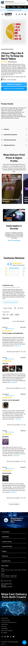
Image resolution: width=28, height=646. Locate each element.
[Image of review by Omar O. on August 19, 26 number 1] (5, 478)
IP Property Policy (5, 620)
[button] (16, 14)
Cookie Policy (4, 624)
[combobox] (19, 321)
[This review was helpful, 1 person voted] (21, 351)
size (4, 314)
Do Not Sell (4, 626)
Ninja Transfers (14, 641)
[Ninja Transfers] (8, 14)
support (17, 314)
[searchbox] (8, 308)
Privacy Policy (4, 618)
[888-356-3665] (22, 14)
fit (7, 314)
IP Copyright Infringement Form (8, 622)
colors (11, 314)
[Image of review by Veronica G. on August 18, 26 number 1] (5, 405)
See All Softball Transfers (7, 49)
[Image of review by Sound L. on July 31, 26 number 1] (5, 368)
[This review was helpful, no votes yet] (21, 461)
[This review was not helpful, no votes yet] (23, 351)
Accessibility (4, 632)
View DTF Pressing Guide (14, 240)
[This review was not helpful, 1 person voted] (24, 424)
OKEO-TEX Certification (7, 630)
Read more (18, 345)
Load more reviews (14, 504)
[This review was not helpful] (23, 388)
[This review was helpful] (21, 388)
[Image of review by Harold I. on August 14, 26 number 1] (5, 442)
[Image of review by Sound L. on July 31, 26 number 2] (12, 368)
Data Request (4, 628)
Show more (5, 318)
